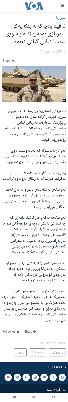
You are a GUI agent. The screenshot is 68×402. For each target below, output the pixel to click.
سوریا (61, 17)
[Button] (8, 61)
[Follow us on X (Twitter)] (53, 377)
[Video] (14, 397)
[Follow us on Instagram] (35, 377)
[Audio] (34, 397)
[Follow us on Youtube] (44, 377)
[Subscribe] (8, 377)
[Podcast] (17, 377)
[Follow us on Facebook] (62, 377)
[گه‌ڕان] (54, 397)
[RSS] (26, 377)
